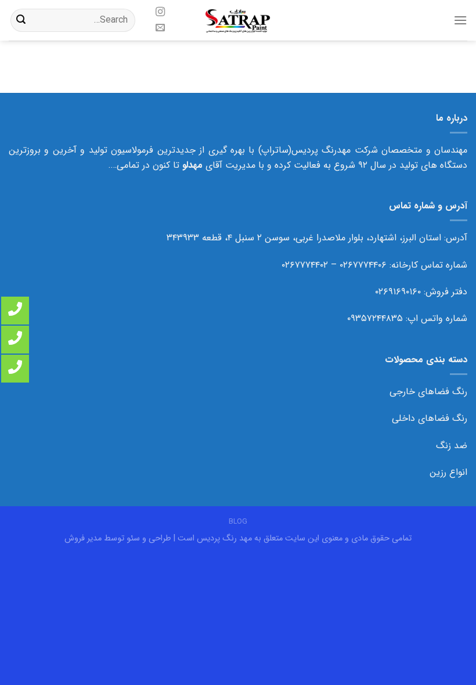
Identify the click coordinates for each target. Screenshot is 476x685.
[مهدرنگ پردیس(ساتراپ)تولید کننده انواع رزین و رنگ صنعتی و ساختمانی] (238, 20)
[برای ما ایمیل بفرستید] (159, 28)
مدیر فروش (83, 538)
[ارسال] (21, 20)
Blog (238, 521)
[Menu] (460, 20)
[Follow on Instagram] (159, 12)
